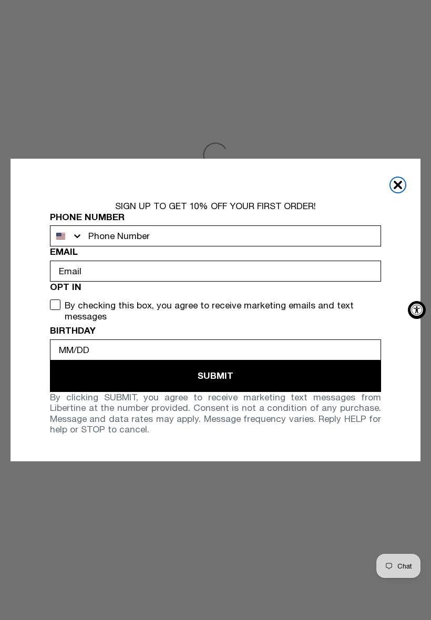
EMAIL (64, 251)
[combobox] (66, 236)
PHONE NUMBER (87, 217)
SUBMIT (215, 375)
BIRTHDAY (73, 330)
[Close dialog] (398, 185)
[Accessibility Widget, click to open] (417, 310)
